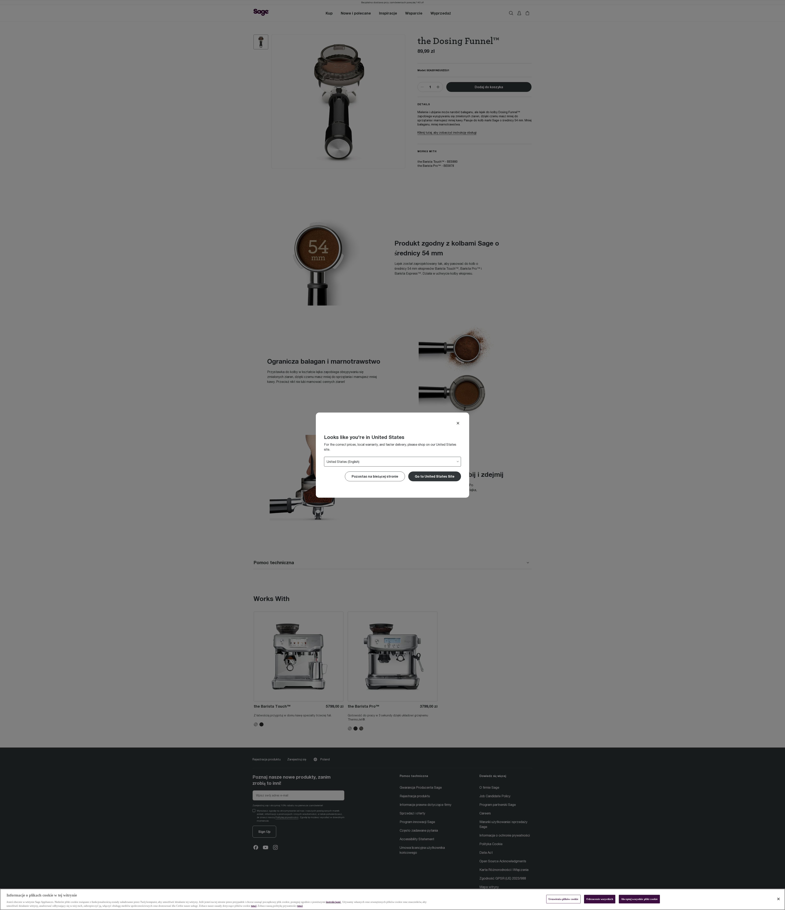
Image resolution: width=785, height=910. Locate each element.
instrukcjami (333, 901)
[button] (434, 476)
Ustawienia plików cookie (563, 899)
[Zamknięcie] (778, 898)
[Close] (458, 423)
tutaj (253, 905)
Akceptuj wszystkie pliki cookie (639, 899)
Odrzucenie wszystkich (599, 899)
